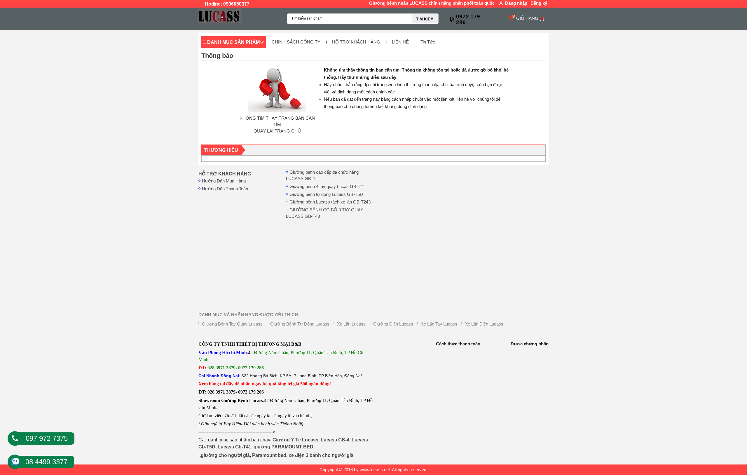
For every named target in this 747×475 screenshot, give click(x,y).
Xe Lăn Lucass (351, 324)
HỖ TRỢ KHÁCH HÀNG (356, 42)
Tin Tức (427, 42)
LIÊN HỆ (400, 42)
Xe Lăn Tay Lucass (439, 324)
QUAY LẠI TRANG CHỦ (277, 131)
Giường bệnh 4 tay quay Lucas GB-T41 (327, 186)
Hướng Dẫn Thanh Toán (225, 189)
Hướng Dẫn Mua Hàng (224, 181)
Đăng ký (538, 3)
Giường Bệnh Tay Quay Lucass (232, 324)
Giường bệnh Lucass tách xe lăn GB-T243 (330, 202)
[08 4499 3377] (15, 460)
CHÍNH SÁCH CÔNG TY (296, 42)
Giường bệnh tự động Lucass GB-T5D (326, 194)
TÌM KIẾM (425, 19)
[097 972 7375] (15, 438)
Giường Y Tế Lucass (295, 439)
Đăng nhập (516, 3)
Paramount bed (269, 455)
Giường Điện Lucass (393, 324)
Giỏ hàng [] (530, 18)
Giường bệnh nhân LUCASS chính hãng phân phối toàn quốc (432, 3)
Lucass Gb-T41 (234, 446)
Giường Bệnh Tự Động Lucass (299, 324)
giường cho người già (225, 455)
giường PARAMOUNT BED (283, 446)
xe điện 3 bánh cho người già (321, 455)
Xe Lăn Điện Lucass (484, 324)
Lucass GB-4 (335, 439)
